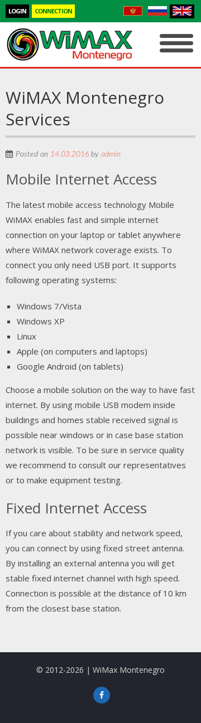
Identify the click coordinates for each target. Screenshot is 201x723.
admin (111, 154)
